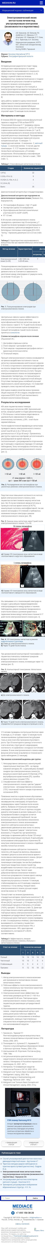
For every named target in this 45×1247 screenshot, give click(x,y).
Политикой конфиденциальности (25, 1236)
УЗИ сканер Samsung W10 (19, 1120)
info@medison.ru (35, 1217)
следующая (33, 1143)
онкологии (15, 332)
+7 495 (25, 1212)
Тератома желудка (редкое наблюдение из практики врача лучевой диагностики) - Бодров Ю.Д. (22, 1166)
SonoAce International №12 (19, 54)
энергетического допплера (12, 641)
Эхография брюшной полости (21, 56)
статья (11, 1143)
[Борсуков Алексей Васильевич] (7, 44)
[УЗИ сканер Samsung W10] (22, 1116)
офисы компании (22, 1224)
